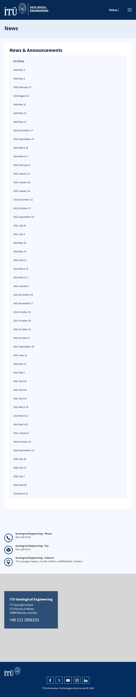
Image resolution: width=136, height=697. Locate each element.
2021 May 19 (19, 363)
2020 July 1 (19, 476)
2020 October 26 (22, 441)
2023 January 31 (21, 173)
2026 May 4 (19, 78)
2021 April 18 (20, 381)
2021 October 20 (22, 320)
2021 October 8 (21, 338)
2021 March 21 (20, 424)
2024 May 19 (19, 113)
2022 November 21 (23, 199)
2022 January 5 (21, 286)
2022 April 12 (20, 260)
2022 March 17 (20, 277)
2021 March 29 (20, 407)
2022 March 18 (20, 268)
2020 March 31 (20, 493)
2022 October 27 (22, 208)
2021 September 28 (23, 346)
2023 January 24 (21, 191)
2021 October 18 (22, 329)
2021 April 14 (20, 398)
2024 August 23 (21, 95)
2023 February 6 (21, 165)
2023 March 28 (20, 147)
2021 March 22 (20, 415)
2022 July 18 (19, 225)
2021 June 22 (20, 355)
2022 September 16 (23, 216)
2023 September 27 (23, 139)
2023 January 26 (21, 182)
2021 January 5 (21, 433)
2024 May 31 (19, 104)
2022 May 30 (19, 242)
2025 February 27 (22, 87)
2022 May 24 (19, 251)
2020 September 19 (23, 450)
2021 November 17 (23, 303)
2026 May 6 (19, 69)
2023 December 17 (23, 130)
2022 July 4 (19, 234)
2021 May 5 (19, 372)
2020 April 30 (20, 484)
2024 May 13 (19, 121)
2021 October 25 (22, 312)
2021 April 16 (20, 389)
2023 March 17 (20, 156)
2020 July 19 (19, 467)
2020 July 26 (19, 459)
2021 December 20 (23, 294)
